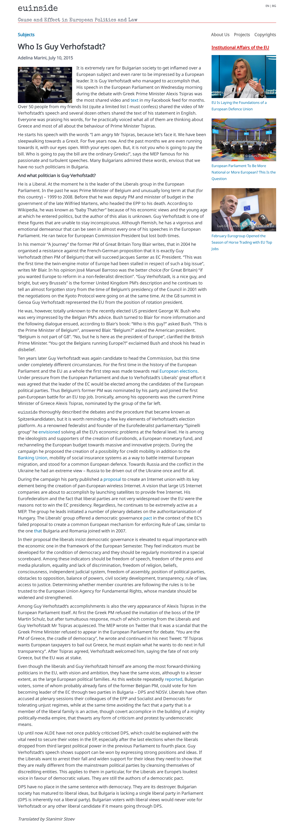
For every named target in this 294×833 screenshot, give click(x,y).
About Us (220, 34)
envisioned (49, 432)
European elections (178, 371)
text (134, 100)
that (38, 531)
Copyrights (265, 34)
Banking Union (32, 458)
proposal (112, 479)
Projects (242, 34)
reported (173, 679)
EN (267, 6)
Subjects (26, 34)
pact (147, 518)
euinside (38, 9)
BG (274, 6)
